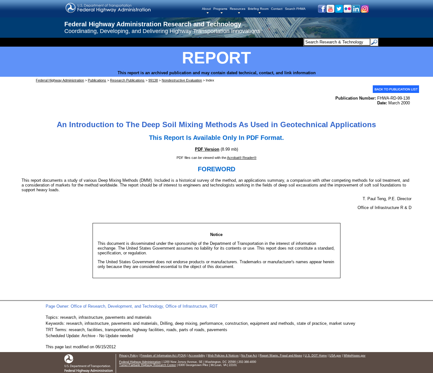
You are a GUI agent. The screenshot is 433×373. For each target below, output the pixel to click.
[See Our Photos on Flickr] (347, 11)
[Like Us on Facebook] (321, 11)
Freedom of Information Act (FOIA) (163, 355)
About (206, 8)
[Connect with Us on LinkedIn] (356, 11)
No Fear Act (249, 355)
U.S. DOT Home (316, 355)
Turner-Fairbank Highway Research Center (147, 365)
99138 (153, 80)
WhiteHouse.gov (354, 355)
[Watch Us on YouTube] (330, 11)
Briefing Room (258, 8)
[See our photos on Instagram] (364, 11)
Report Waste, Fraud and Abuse (281, 355)
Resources (237, 8)
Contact (276, 8)
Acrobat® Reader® (241, 158)
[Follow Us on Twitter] (338, 11)
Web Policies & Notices (223, 355)
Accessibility (197, 355)
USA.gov (335, 355)
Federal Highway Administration (60, 80)
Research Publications (127, 80)
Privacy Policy (128, 355)
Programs (220, 8)
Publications (97, 80)
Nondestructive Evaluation (182, 80)
